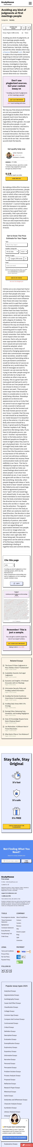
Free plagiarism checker (8, 917)
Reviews (18, 926)
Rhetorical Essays (10, 1092)
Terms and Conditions (7, 951)
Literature (19, 940)
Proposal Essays (9, 1080)
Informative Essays (10, 1055)
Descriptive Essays (10, 1035)
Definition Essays (9, 1031)
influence (6, 52)
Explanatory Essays (10, 1144)
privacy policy (22, 270)
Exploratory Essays (10, 1047)
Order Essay (4, 936)
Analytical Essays (10, 991)
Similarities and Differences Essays (15, 1100)
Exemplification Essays (12, 1043)
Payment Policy (5, 960)
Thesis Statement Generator (6, 921)
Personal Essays (9, 1063)
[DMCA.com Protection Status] (19, 962)
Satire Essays (8, 1096)
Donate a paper (20, 932)
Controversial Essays (11, 1023)
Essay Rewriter (5, 931)
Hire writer (16, 178)
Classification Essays (11, 1007)
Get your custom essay (16, 643)
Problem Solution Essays (12, 1071)
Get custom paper (16, 100)
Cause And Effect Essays (12, 1003)
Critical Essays (9, 1027)
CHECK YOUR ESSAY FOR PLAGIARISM (16, 826)
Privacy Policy (5, 954)
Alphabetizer (5, 925)
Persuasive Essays (10, 1067)
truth (20, 52)
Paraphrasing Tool (6, 933)
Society (11, 20)
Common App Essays (11, 1015)
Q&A (17, 937)
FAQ (17, 929)
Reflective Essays (10, 1084)
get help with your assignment (14, 1137)
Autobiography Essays (11, 999)
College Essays (9, 1011)
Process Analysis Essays (12, 1075)
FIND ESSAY (26, 861)
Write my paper (16, 278)
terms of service (14, 270)
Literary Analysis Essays (12, 1112)
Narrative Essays (9, 1059)
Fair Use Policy (5, 957)
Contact (18, 920)
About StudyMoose (21, 917)
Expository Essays (10, 1051)
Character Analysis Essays (13, 1104)
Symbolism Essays (10, 1108)
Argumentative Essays (11, 995)
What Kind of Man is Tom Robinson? (17, 734)
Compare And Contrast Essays (14, 1019)
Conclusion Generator (7, 928)
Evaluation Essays (10, 1039)
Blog (17, 934)
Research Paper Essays (12, 1088)
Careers (18, 923)
